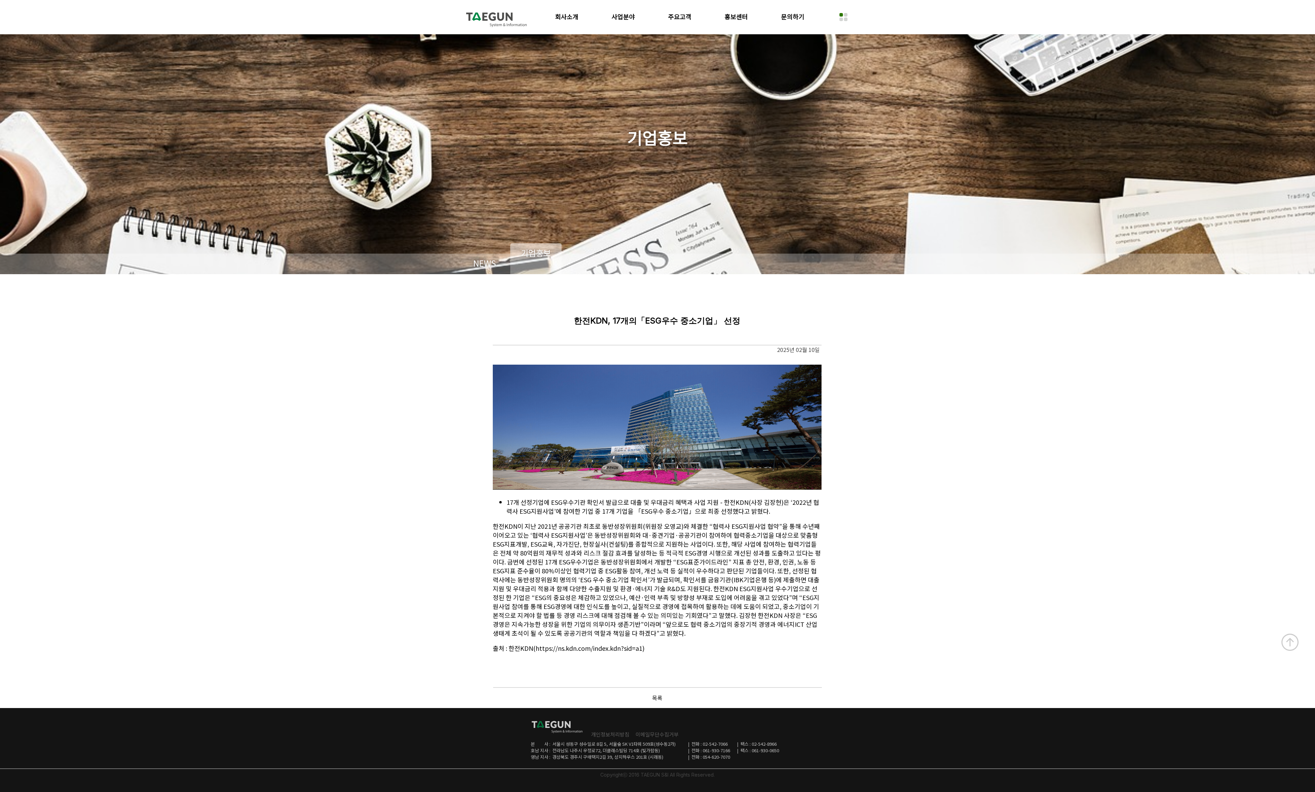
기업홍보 (536, 253)
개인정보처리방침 (610, 734)
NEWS (484, 263)
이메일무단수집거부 (657, 734)
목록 (657, 698)
